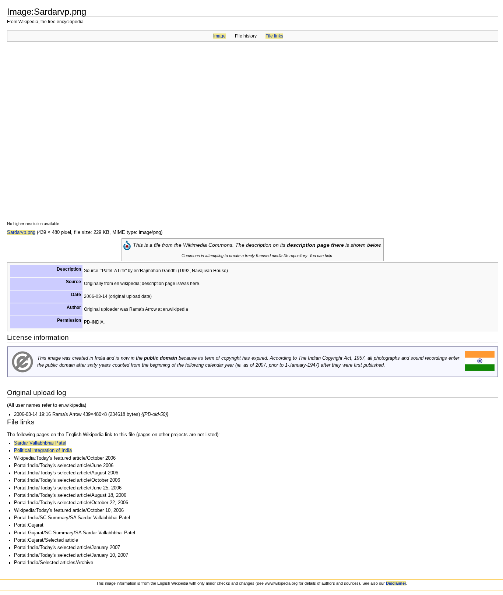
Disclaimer (396, 583)
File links (274, 36)
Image (219, 36)
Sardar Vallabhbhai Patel (40, 443)
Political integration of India (43, 450)
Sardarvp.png (21, 232)
